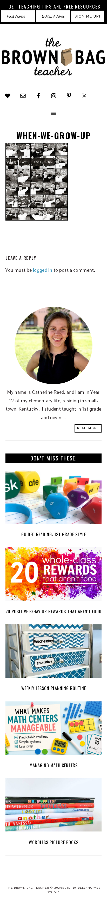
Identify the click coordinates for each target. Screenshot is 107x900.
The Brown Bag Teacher (53, 58)
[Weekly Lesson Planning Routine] (53, 652)
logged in (42, 270)
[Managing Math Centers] (53, 729)
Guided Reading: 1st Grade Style (53, 534)
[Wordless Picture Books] (53, 806)
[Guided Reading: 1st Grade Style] (53, 499)
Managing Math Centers (54, 765)
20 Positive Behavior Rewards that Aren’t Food (53, 611)
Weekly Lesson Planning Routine (53, 688)
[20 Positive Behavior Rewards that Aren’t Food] (53, 575)
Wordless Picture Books (53, 842)
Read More (88, 428)
